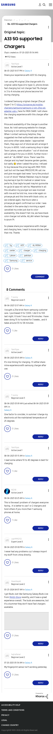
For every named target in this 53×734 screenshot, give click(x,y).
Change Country (9, 725)
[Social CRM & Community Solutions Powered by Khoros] (42, 695)
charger (27, 250)
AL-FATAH (37, 245)
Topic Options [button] (44, 27)
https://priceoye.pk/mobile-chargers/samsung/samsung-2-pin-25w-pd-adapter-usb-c (25, 108)
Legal (4, 720)
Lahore (12, 255)
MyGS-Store (15, 597)
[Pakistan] (8, 4)
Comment (39, 277)
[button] (44, 64)
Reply (40, 339)
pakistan (27, 255)
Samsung (13, 260)
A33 (22, 245)
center (12, 250)
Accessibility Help (10, 705)
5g (11, 245)
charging (42, 250)
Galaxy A (28, 71)
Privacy (5, 715)
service (29, 260)
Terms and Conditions (12, 710)
